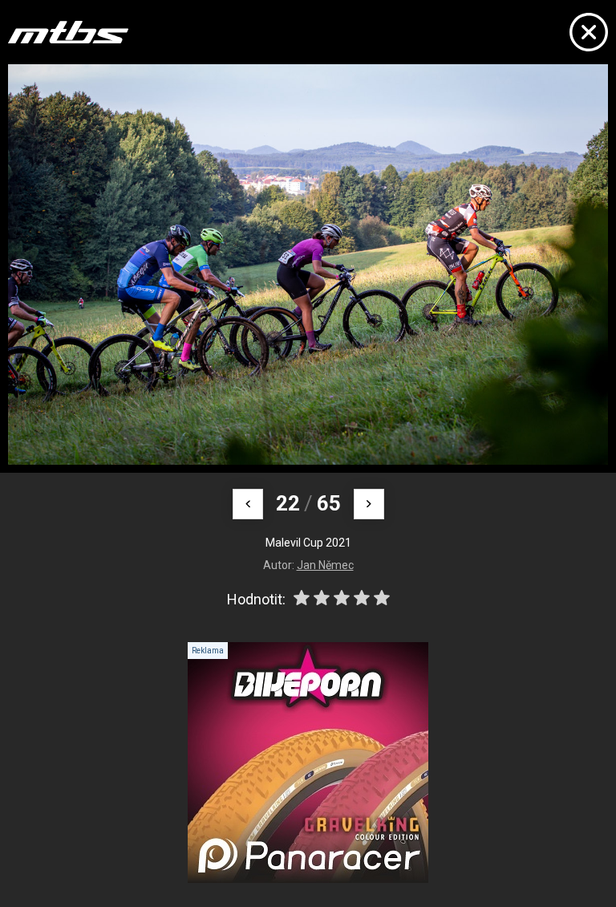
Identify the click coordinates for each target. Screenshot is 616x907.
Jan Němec (325, 565)
